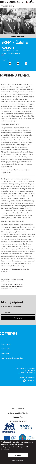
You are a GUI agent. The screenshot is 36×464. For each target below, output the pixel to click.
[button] (27, 2)
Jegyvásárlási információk (12, 358)
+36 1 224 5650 (29, 370)
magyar (20, 286)
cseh (15, 289)
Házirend (5, 353)
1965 (15, 51)
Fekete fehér (11, 282)
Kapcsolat (5, 349)
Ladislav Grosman (17, 279)
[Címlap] (10, 2)
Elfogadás (18, 455)
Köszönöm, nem (17, 460)
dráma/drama (6, 51)
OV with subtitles (14, 53)
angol (14, 286)
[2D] (3, 55)
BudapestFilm (18, 417)
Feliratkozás (18, 318)
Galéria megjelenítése (18, 36)
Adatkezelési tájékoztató (18, 421)
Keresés (23, 2)
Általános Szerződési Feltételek (18, 413)
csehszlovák (18, 284)
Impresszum (6, 344)
